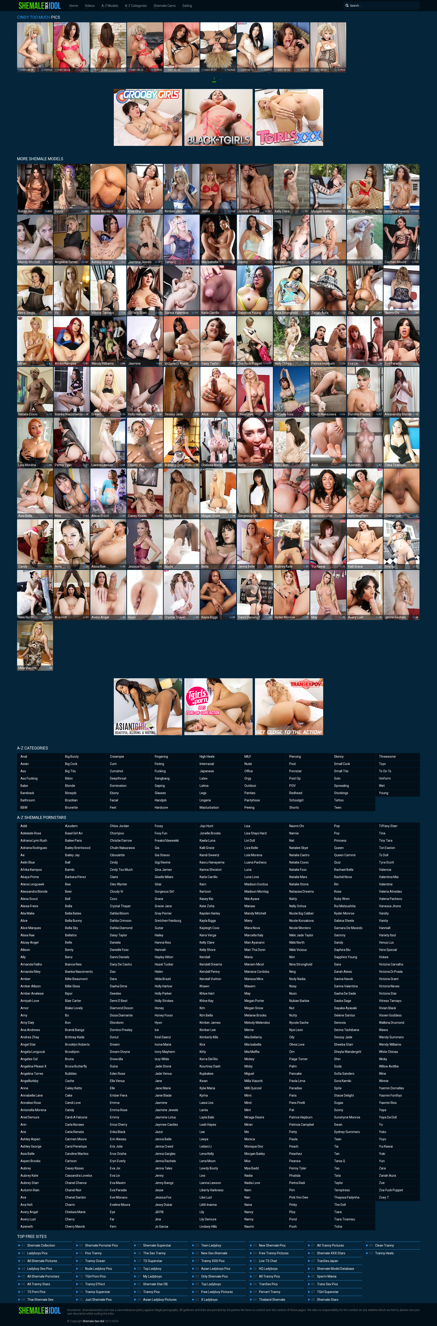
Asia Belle (27, 1154)
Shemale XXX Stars (331, 1253)
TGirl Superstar (328, 1292)
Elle (112, 1088)
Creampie (117, 756)
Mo (246, 1132)
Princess (340, 840)
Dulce (114, 1066)
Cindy (114, 862)
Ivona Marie (163, 1044)
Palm (293, 1066)
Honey (159, 1008)
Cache (69, 1081)
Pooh (293, 1226)
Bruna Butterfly (76, 1066)
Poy (337, 833)
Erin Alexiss (118, 1139)
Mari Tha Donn (254, 950)
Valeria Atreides (390, 891)
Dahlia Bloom (119, 913)
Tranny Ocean (95, 1261)
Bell (67, 899)
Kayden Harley (210, 913)
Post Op (295, 778)
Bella (68, 906)
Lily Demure (208, 1219)
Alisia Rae (27, 935)
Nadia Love (252, 1183)
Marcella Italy (253, 935)
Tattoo (339, 800)
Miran (248, 1124)
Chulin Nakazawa (122, 848)
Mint (247, 1110)
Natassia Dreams (301, 891)
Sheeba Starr (343, 1044)
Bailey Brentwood (77, 848)
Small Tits (341, 771)
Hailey (159, 935)
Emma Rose (118, 1110)
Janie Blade (163, 1095)
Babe (24, 785)
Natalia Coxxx (299, 862)
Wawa (383, 1030)
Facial (114, 800)
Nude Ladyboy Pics (98, 1268)
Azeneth (26, 1226)
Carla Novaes (74, 1124)
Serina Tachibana (346, 1030)
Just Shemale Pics (98, 1299)
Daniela (115, 942)
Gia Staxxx (162, 855)
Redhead (295, 793)
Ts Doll (383, 855)
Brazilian (71, 800)
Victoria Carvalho (391, 964)
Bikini (69, 778)
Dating (187, 6)
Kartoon (205, 891)
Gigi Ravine (162, 862)
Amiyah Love (29, 1001)
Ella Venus (117, 1081)
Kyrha (204, 1095)
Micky (248, 1066)
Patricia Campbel (301, 1124)
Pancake (295, 1073)
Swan (338, 1124)
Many (248, 920)
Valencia (385, 869)
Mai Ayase (251, 899)
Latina (204, 785)
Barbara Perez (75, 877)
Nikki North (297, 942)
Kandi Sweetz (209, 855)
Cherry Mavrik (75, 1226)
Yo (381, 1124)
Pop (337, 826)
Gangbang (162, 778)
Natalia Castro (299, 855)
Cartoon (71, 1161)
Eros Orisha (118, 1154)
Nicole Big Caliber (301, 913)
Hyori (158, 1022)
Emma (114, 1103)
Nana (248, 1205)
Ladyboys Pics (37, 1253)
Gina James (163, 869)
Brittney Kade (74, 1037)
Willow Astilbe (389, 1066)
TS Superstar (152, 1261)
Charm (70, 1205)
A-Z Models (110, 6)
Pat (291, 1110)
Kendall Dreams (211, 964)
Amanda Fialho (31, 964)
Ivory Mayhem (165, 1052)
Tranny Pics (151, 1292)
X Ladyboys (209, 1299)
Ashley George (30, 1146)
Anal (23, 756)
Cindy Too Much (121, 869)
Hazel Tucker (164, 964)
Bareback (27, 793)
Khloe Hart (207, 993)
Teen (337, 807)
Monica (249, 1139)
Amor (24, 1008)
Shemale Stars (327, 1299)
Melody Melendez (257, 1022)
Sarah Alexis (343, 971)
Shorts (294, 807)
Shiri (337, 1059)
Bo (67, 1015)
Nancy (248, 1212)
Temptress (342, 1190)
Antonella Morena (33, 1110)
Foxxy (159, 826)
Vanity (383, 920)
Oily (292, 1037)
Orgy (247, 778)
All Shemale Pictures (42, 1261)
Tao (337, 1168)
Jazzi (159, 1132)
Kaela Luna (207, 840)
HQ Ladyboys (268, 1268)
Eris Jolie (116, 1146)
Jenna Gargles (165, 1154)
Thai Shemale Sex (40, 1299)
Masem (249, 986)
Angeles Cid (29, 1059)
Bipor (69, 993)
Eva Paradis (118, 1190)
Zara (382, 1168)
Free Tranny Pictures (274, 1253)
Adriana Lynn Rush (33, 840)
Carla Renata (74, 1132)
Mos (247, 1161)
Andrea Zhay (29, 1037)
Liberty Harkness (212, 1190)
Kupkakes (206, 1073)
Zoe (382, 1183)
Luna (248, 869)
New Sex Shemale (214, 1253)
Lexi (202, 1175)
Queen (339, 848)
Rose (337, 891)
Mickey (249, 1059)
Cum (113, 764)
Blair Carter (73, 1001)
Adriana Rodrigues (33, 848)
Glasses (160, 793)
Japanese (207, 771)
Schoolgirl (296, 800)
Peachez (295, 1154)
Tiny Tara (385, 840)
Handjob (161, 800)
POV (292, 785)
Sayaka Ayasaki (345, 1008)
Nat (291, 840)
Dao (113, 971)
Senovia (340, 1022)
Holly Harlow (163, 986)
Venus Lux (386, 942)
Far (112, 1219)
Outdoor (250, 785)
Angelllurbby (29, 1081)
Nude (248, 764)
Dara (113, 979)
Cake (68, 1095)
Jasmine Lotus (165, 1117)
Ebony (114, 793)
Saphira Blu (342, 950)
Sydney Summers (347, 1132)
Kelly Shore (208, 950)
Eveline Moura (120, 1205)
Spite (338, 1088)
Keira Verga (208, 935)
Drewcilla (116, 1059)
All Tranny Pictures (330, 1245)
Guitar (159, 928)
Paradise (295, 1088)
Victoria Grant (389, 979)
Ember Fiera (118, 1095)
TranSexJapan (327, 1261)
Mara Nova (252, 928)
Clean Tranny (384, 1245)
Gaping (160, 785)
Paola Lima (297, 1081)
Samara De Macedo (348, 928)
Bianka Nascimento (79, 971)
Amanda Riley (30, 971)
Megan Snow (253, 1008)
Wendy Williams (390, 1044)
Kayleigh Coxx (209, 928)
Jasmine (161, 1103)
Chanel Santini (75, 1197)
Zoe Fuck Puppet (391, 1190)
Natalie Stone (299, 884)
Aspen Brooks (30, 1161)
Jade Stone (163, 1066)
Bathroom (27, 800)
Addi (23, 826)
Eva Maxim (118, 1183)
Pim (292, 1190)
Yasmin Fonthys (390, 1095)
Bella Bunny (73, 920)
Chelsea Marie (75, 1212)
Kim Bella (206, 1015)
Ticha (338, 1226)
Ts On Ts (385, 771)
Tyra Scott (386, 862)
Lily (202, 1212)
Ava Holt (26, 1205)
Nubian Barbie (299, 1001)
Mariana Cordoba (256, 971)
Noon (293, 993)
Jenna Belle (163, 1139)
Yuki (382, 1154)
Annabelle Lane (31, 1095)
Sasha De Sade (345, 993)
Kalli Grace (207, 848)
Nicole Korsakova (301, 920)
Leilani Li (206, 1146)
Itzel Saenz (163, 1037)
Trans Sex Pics (327, 1284)
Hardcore (161, 807)
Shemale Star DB (155, 1284)
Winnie (384, 1081)
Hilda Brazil (163, 979)
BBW (23, 807)
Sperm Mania (326, 1276)
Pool (292, 764)
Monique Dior (253, 1146)
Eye (112, 1212)
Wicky (383, 1059)
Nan (247, 1197)
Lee (202, 1132)
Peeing (249, 807)
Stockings (341, 793)
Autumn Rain (29, 1190)
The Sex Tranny (154, 1253)
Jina (158, 1219)
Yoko (382, 1132)
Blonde (70, 785)
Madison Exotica (256, 884)
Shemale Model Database (335, 1268)
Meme (249, 1030)
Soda (338, 1066)
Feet (113, 807)
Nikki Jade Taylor (301, 935)
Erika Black (117, 1132)
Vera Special (388, 950)
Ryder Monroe (344, 913)
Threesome (387, 756)
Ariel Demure (29, 1117)
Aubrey (25, 1168)
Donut (114, 1037)
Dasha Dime (118, 986)
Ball (67, 862)
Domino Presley (121, 1030)
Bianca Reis (73, 964)
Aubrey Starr (29, 1183)
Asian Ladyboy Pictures (160, 1299)
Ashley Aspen (30, 1139)
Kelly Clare (207, 942)
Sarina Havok (343, 979)
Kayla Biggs (208, 920)
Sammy (340, 935)
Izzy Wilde (162, 1059)
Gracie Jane (163, 906)
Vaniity (384, 913)
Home (73, 6)
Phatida (294, 1175)
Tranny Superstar (97, 1292)
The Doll (340, 1205)
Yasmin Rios (388, 1103)
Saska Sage (342, 1001)
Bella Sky (71, 928)
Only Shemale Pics (214, 1276)
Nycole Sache (299, 1022)
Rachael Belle (343, 869)
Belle (68, 942)
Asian (24, 764)
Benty (69, 950)
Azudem (71, 826)
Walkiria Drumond (391, 1022)
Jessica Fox (163, 1197)
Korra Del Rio (209, 1059)
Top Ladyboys (211, 1284)
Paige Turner (298, 1059)
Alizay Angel (29, 942)
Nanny (249, 1219)
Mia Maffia (251, 1052)
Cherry (70, 1219)
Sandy (338, 942)
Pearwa (294, 1161)
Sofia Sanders (344, 1073)
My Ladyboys (152, 1276)
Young (383, 793)
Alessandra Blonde (34, 891)
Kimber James (210, 1022)
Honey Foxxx (164, 1015)
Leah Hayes (208, 1124)
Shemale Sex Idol (93, 1321)
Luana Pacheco (255, 862)
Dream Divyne (120, 1052)
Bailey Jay (72, 855)
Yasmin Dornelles (391, 1088)
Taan (337, 1139)
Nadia (248, 1175)
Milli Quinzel (253, 1088)
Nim (292, 957)
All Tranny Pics (269, 1276)
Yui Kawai (386, 1146)
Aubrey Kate (29, 1175)
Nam (247, 1190)
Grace (159, 899)
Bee (68, 884)
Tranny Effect (95, 1284)
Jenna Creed (164, 1146)
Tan (337, 1154)
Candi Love (73, 1103)
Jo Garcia (161, 1226)
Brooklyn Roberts (77, 1044)
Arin (23, 1124)
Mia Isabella (252, 1044)
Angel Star (28, 1044)
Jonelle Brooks (210, 833)
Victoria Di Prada (391, 971)
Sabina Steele (344, 920)
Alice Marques (30, 928)
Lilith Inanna (208, 1205)
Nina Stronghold (300, 964)
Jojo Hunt (206, 826)
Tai (336, 1146)
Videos (90, 6)
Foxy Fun (161, 833)
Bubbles (71, 1073)
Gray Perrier (163, 913)
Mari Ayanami (254, 942)
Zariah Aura (387, 1175)
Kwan (204, 1081)
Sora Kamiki (342, 1081)
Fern (113, 1226)
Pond (293, 1219)
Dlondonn (117, 1022)
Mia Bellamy (253, 1037)
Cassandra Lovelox (78, 1175)
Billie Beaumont (76, 979)
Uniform (385, 778)
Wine (382, 1073)
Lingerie (205, 800)
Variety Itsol (387, 935)
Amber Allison (30, 986)
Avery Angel (29, 1212)
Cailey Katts (73, 1088)
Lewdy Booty (209, 1168)
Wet (382, 785)
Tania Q (339, 1161)
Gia (157, 848)
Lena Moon (208, 1161)
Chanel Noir (73, 1190)
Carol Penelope (76, 1146)
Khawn (204, 986)
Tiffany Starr (388, 826)
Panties (249, 793)
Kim (202, 1008)
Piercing (295, 756)
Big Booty (72, 756)
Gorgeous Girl (164, 891)
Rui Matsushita (345, 906)
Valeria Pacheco (390, 899)
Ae (22, 855)
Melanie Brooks (255, 1015)
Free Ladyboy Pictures (217, 1292)
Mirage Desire (254, 1117)
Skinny (339, 756)
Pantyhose (252, 800)
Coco (113, 899)
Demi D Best (118, 1001)
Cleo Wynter (118, 884)
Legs (203, 793)
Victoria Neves (389, 986)
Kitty (203, 1052)
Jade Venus (163, 1073)
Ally (23, 957)
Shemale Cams (165, 6)
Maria (248, 957)
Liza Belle (251, 848)
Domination (118, 785)
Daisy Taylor (118, 935)
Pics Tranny (93, 1253)
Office (248, 771)
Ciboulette (117, 855)
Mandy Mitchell (255, 913)
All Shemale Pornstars (43, 1276)
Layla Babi (207, 1117)
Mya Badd (251, 1168)
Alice (24, 920)
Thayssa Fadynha (346, 1197)
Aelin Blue (27, 862)
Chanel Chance (76, 1183)
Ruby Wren (342, 899)
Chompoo (117, 833)
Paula (293, 1139)
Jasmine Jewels (166, 1110)
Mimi (248, 1095)
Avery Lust (28, 1219)
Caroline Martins (77, 1154)
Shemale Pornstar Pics (101, 1245)
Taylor (338, 1183)
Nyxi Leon (296, 1030)
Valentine (386, 884)
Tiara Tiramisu (344, 1219)
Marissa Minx (253, 979)
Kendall (205, 957)
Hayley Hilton (164, 957)
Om (292, 1052)
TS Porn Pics (36, 1292)
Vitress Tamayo (390, 1001)
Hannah (160, 950)
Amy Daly (27, 1022)
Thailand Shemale (272, 1299)
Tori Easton (387, 848)
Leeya (204, 1139)
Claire (114, 877)
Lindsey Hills (208, 1226)
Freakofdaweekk (167, 840)
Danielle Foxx (119, 950)
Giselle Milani (164, 877)
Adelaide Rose (30, 833)
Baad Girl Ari (74, 833)
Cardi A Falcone (76, 1117)
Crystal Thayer (120, 906)
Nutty (293, 1015)
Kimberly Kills (209, 1037)
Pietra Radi (297, 1183)
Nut (291, 1008)
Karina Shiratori (211, 869)
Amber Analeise (32, 993)
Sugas (338, 1103)
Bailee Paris (73, 840)
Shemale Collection (41, 1245)
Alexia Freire (29, 906)
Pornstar (295, 771)
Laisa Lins (206, 1103)
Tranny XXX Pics (213, 1261)
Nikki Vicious (298, 950)
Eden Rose (117, 1073)
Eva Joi (115, 1168)
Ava (23, 1197)
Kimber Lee (208, 1030)
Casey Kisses (74, 1168)
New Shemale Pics (272, 1245)
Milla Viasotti (253, 1081)
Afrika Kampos (31, 869)
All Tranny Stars (38, 1284)
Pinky (293, 1205)
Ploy (292, 1212)
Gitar (158, 884)
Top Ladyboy (152, 1268)
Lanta (204, 1110)
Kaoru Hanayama (212, 862)
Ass (23, 771)
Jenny (159, 1175)
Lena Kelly (207, 1154)
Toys (382, 764)
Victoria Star (388, 993)
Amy (23, 1015)
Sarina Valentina (346, 986)
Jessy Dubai (163, 1205)
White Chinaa (388, 1052)
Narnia (294, 833)
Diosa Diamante (121, 1015)
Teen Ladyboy (211, 1245)
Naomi (249, 1226)
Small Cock (342, 764)
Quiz (337, 862)
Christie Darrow (121, 840)
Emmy (114, 1117)
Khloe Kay (206, 1001)
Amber (25, 979)
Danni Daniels (119, 957)
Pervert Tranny (269, 1292)
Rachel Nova (343, 877)
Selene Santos (344, 1015)
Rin (336, 884)
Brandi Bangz (74, 1030)
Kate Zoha (207, 906)
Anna (24, 1088)
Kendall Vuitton (210, 979)
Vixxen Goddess (390, 1015)
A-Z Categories (136, 6)
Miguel (249, 1073)
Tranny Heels (384, 1253)
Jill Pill (159, 1212)
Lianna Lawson (210, 1183)
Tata (337, 1175)
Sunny (338, 1110)
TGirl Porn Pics (95, 1276)
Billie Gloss (72, 986)
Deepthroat (118, 778)
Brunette (71, 807)
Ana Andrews (30, 1030)
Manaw (249, 906)
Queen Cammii (345, 855)
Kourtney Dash (210, 1066)
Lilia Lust (206, 1197)
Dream (115, 1044)
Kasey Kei (206, 899)
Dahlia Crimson (121, 920)
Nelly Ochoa (297, 906)
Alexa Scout (29, 899)
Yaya (382, 1110)
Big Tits (70, 771)
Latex (204, 778)
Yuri (382, 1161)
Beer (68, 891)
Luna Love (251, 877)
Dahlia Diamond (121, 928)
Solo (337, 778)
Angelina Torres (31, 1073)
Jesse (159, 1190)
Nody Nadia (297, 979)
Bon (68, 1022)
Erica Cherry (118, 1124)
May (247, 993)
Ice (157, 1030)
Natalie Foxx (298, 869)
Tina (382, 833)
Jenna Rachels (165, 1161)
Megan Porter (254, 1001)
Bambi (69, 869)
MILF (247, 756)
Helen (159, 971)
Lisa (247, 826)
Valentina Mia (389, 877)
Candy (69, 1110)
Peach (293, 1146)
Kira (202, 1044)
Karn (203, 884)
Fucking (160, 771)
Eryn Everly (118, 1161)
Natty (293, 899)
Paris (293, 1095)
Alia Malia (27, 913)
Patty (293, 1132)
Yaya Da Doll (388, 1117)
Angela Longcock (32, 1052)
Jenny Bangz (164, 1183)
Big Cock (71, 764)
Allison (25, 950)
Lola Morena (253, 855)
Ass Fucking (29, 778)
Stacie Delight (344, 1095)
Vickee (384, 957)
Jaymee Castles (166, 1124)
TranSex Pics (268, 1284)
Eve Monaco (118, 1197)
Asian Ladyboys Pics (215, 1268)
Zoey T (384, 1197)
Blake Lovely (74, 1008)
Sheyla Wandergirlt (347, 1052)
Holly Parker (163, 993)
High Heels (207, 756)
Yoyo (382, 1139)
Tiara (338, 1212)
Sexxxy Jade (343, 1037)
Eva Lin (115, 1175)
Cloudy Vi (116, 891)
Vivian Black (387, 1008)
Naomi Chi (296, 826)
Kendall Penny (210, 971)
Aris (23, 1132)
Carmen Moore (76, 1139)
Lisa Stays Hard (255, 833)
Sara (337, 964)
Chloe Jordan (119, 826)
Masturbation (209, 807)
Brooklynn (72, 1052)
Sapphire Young (345, 957)
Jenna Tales (163, 1168)
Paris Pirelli (297, 1103)
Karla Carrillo (209, 877)
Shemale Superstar (157, 1245)
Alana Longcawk (32, 884)
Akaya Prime (29, 877)
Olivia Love (297, 1044)
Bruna (69, 1059)
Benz (69, 957)
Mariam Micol (254, 964)
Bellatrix (71, 935)
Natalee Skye (298, 848)
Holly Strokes (164, 1001)
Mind (248, 1103)
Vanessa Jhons (390, 906)
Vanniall (384, 928)
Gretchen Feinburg (168, 920)
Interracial (207, 764)
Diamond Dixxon (121, 1008)
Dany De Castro (121, 964)
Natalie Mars (298, 877)
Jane (158, 1081)
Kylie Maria (207, 1088)
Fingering (161, 756)
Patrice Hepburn (301, 1117)
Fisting (159, 764)
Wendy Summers (391, 1037)
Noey (293, 986)
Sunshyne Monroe (347, 1117)
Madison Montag (256, 891)
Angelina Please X (33, 1066)
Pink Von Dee (298, 1197)
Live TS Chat (268, 1261)
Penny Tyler (297, 1168)
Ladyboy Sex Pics (39, 1268)
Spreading (341, 785)
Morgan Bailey (254, 1154)
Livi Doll (249, 840)
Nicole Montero (300, 928)
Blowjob (70, 793)
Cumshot (116, 771)
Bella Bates (73, 913)
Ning (292, 971)
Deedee (115, 993)
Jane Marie (163, 1088)
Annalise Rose (30, 1103)
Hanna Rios (163, 942)
